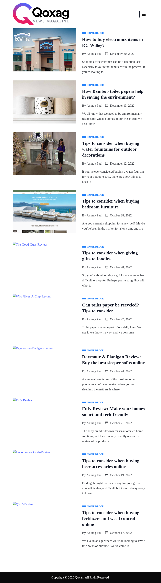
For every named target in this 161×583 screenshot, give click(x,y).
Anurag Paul (94, 53)
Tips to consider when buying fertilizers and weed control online (110, 518)
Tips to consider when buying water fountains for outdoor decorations (110, 149)
